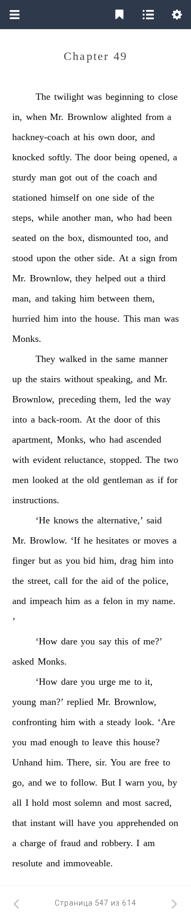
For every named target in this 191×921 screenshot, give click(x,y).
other (84, 258)
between (113, 298)
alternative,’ (120, 520)
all (17, 802)
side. (106, 258)
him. (55, 762)
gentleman (123, 480)
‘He (43, 520)
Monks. (26, 338)
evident (47, 459)
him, (108, 560)
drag (128, 560)
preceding (77, 399)
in (93, 359)
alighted (126, 116)
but (45, 560)
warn (134, 782)
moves (156, 540)
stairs (50, 379)
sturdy (24, 177)
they (83, 278)
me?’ (152, 641)
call (61, 580)
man (48, 177)
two (171, 459)
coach (128, 177)
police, (156, 580)
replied (80, 701)
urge (107, 681)
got (65, 177)
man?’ (52, 701)
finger (23, 560)
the (108, 177)
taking (64, 298)
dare (69, 641)
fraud (70, 843)
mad (38, 742)
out (81, 177)
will (66, 822)
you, (155, 782)
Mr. (57, 116)
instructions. (35, 500)
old (93, 480)
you (73, 560)
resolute (27, 863)
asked (23, 661)
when (36, 116)
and (148, 137)
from (154, 116)
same (125, 359)
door (102, 157)
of (95, 177)
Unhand (27, 762)
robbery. (117, 843)
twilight (69, 96)
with (20, 459)
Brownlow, (51, 278)
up (17, 379)
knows (66, 520)
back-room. (60, 419)
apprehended (141, 822)
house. (107, 318)
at (76, 137)
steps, (23, 217)
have (86, 822)
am (149, 843)
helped (108, 278)
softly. (60, 157)
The (43, 96)
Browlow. (48, 540)
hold (40, 802)
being (125, 157)
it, (149, 681)
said (154, 520)
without (78, 379)
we (50, 782)
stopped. (126, 459)
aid (107, 580)
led (130, 399)
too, (143, 238)
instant (43, 822)
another (76, 217)
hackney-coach (41, 137)
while (48, 217)
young (24, 701)
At (123, 258)
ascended (143, 439)
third (156, 278)
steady (119, 722)
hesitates (112, 540)
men (20, 480)
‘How (46, 641)
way (163, 399)
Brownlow (87, 116)
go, (18, 782)
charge (33, 843)
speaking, (115, 379)
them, (144, 298)
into (69, 318)
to (150, 96)
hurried (26, 318)
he (88, 540)
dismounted (110, 238)
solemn (88, 802)
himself (64, 197)
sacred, (158, 802)
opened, (155, 157)
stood (22, 258)
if (160, 480)
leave (102, 742)
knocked (28, 157)
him (87, 298)
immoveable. (88, 863)
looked (45, 480)
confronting (34, 722)
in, (17, 116)
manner (153, 359)
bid (89, 560)
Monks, (71, 439)
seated (24, 238)
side (120, 197)
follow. (84, 782)
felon (113, 601)
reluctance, (85, 459)
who (125, 217)
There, (79, 762)
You (118, 762)
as (150, 480)
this (153, 419)
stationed (29, 197)
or (137, 540)
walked (72, 359)
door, (127, 137)
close (168, 96)
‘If (75, 540)
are (135, 762)
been (163, 217)
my (143, 601)
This (132, 318)
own (106, 137)
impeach (46, 601)
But (108, 782)
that (19, 822)
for (172, 480)
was (94, 96)
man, (104, 217)
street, (39, 580)
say (105, 641)
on (87, 197)
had (144, 217)
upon (46, 258)
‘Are (166, 722)
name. (164, 601)
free (151, 762)
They (45, 359)
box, (76, 238)
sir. (101, 762)
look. (144, 722)
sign (147, 258)
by (172, 782)
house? (146, 742)
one (102, 197)
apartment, (32, 439)
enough (64, 742)
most (62, 802)
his (88, 137)
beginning (125, 96)
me (125, 681)
